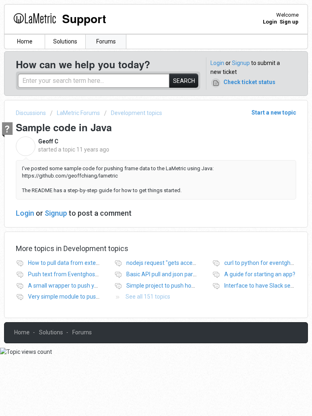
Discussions (31, 113)
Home (24, 41)
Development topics (136, 113)
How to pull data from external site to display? (86, 263)
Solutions (65, 41)
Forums (106, 41)
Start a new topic (273, 112)
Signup (241, 63)
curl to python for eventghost (261, 263)
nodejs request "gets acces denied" (171, 263)
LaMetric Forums (78, 113)
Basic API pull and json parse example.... (177, 274)
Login (217, 63)
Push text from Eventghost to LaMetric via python (91, 274)
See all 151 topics (148, 296)
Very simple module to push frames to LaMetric (89, 296)
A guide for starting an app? (259, 274)
